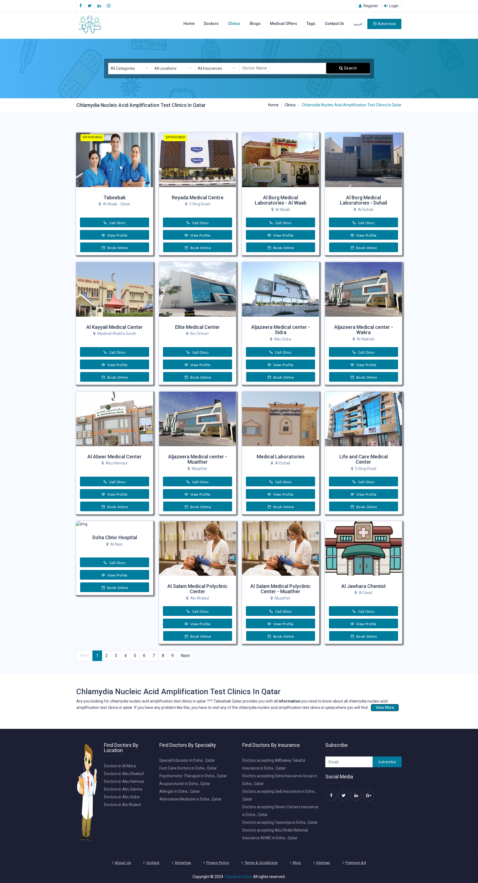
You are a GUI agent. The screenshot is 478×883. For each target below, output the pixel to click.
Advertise (387, 24)
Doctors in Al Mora (120, 766)
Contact (153, 863)
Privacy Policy (217, 863)
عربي (358, 23)
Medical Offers (283, 23)
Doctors (211, 23)
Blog (297, 863)
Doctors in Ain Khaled (122, 804)
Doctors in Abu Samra (123, 789)
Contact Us (334, 23)
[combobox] (130, 68)
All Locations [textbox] (165, 68)
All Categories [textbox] (123, 68)
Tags (310, 23)
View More (385, 707)
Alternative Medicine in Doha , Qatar (190, 799)
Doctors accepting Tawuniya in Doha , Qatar (280, 822)
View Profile (117, 235)
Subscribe (387, 762)
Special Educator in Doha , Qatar (187, 760)
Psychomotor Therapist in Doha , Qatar (193, 776)
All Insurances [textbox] (210, 68)
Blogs (255, 23)
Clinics (234, 23)
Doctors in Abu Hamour (124, 781)
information (289, 701)
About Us (123, 863)
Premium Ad (355, 863)
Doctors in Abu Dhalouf (124, 773)
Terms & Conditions (261, 863)
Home (188, 23)
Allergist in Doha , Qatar (179, 791)
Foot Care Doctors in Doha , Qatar (188, 768)
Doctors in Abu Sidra (121, 797)
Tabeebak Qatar (238, 876)
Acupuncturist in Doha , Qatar (184, 783)
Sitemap (323, 863)
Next (185, 655)
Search (350, 68)
